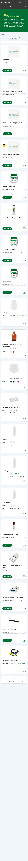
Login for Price (7, 70)
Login (20, 2)
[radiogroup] (6, 6)
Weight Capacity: (6, 663)
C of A (4, 6)
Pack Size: (4, 317)
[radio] (1, 6)
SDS (10, 6)
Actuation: (4, 378)
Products (3, 34)
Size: (3, 315)
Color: (3, 351)
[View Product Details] (24, 70)
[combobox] (18, 6)
